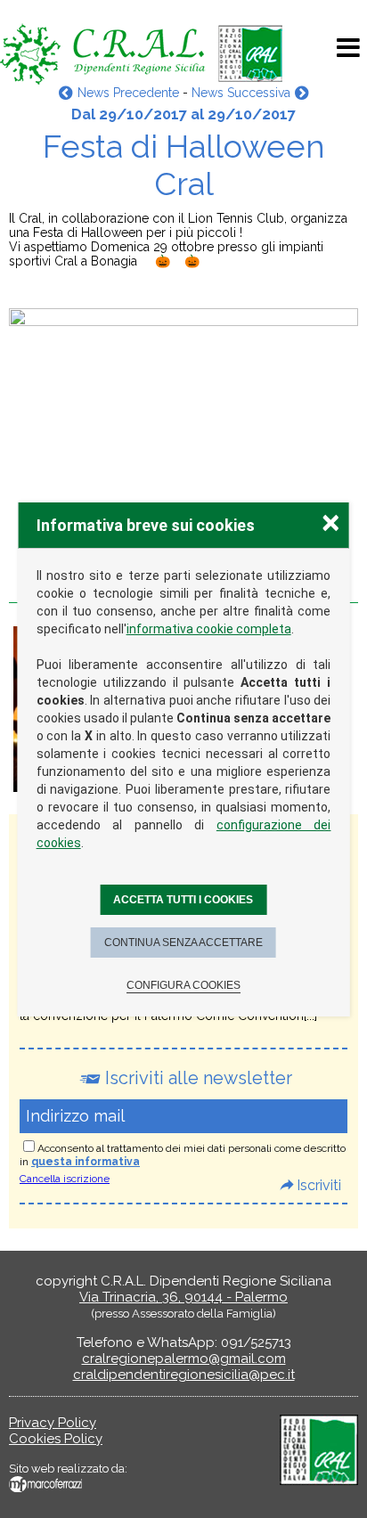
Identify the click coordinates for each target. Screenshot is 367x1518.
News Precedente (127, 93)
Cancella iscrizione (65, 1178)
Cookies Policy (55, 1439)
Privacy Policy (52, 1423)
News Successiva (241, 93)
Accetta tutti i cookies (183, 900)
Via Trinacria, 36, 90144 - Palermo (183, 1297)
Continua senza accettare (183, 942)
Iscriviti (319, 1185)
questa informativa (85, 1161)
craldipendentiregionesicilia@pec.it (184, 1375)
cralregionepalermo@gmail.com (184, 1359)
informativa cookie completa (208, 629)
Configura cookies (183, 985)
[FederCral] (319, 1481)
